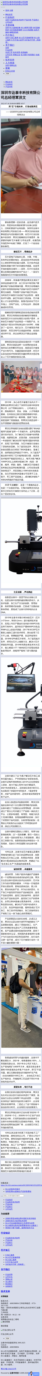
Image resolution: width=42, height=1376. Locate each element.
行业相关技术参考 (12, 1202)
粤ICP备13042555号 (8, 1369)
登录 (7, 10)
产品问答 (9, 87)
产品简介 (9, 1207)
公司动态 (9, 1209)
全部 (7, 20)
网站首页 (9, 15)
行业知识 (9, 84)
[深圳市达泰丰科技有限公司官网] (21, 3)
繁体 (7, 73)
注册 (11, 10)
